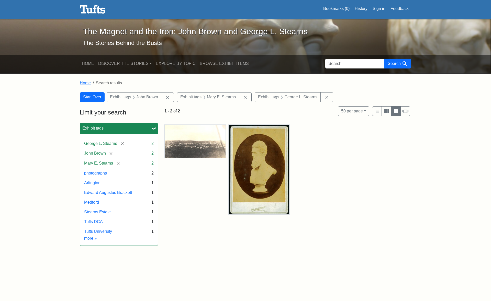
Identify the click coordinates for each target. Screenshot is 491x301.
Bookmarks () (336, 8)
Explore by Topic (176, 63)
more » (90, 238)
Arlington (92, 183)
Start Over (92, 97)
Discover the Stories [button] (123, 63)
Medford (91, 202)
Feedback (399, 8)
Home (88, 63)
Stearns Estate (97, 212)
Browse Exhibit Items (224, 63)
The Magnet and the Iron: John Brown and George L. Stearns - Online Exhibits (93, 9)
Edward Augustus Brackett (108, 192)
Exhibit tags (93, 128)
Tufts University (98, 231)
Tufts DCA (93, 221)
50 (352, 111)
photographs (95, 173)
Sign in (379, 8)
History (361, 8)
